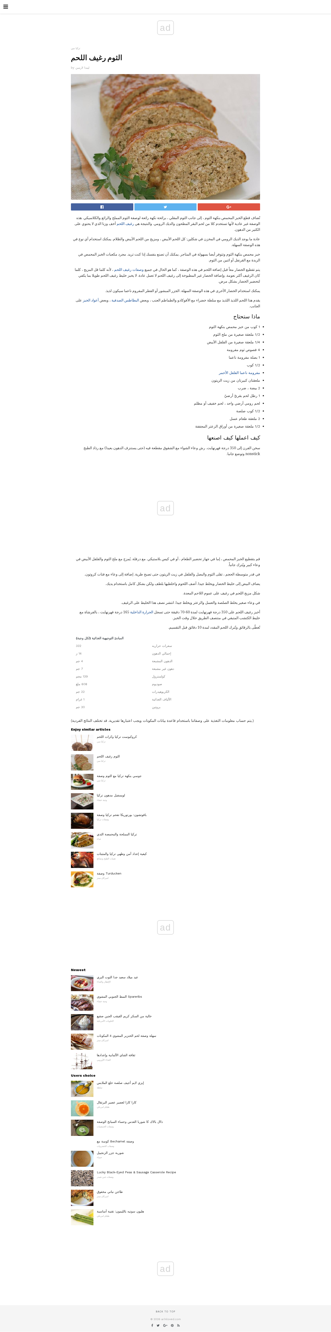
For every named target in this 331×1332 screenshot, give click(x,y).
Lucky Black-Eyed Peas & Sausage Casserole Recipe (136, 1172)
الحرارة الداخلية (141, 612)
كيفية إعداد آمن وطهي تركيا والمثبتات (122, 854)
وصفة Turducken (109, 873)
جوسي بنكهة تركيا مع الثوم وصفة (119, 776)
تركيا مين (75, 48)
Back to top (165, 1311)
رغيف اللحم (125, 224)
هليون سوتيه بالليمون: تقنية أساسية (120, 1211)
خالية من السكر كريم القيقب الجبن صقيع (124, 1016)
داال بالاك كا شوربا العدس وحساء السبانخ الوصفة (130, 1122)
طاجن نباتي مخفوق (110, 1192)
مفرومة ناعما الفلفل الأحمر (239, 373)
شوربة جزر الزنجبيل (110, 1153)
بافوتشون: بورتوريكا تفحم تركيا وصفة (122, 815)
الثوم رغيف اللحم (108, 756)
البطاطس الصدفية (125, 300)
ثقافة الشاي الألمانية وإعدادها (116, 1055)
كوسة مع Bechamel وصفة (115, 1141)
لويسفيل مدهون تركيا (111, 795)
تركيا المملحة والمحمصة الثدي (117, 834)
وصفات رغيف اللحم (129, 269)
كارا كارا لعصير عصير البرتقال (116, 1102)
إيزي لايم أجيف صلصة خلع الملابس (120, 1083)
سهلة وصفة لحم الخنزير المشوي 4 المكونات (126, 1036)
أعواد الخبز (91, 300)
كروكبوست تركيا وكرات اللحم (117, 736)
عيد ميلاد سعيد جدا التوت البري (117, 977)
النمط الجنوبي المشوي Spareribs (119, 996)
